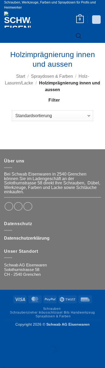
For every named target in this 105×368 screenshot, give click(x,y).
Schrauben (52, 309)
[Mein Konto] (96, 19)
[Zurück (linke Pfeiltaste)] (5, 359)
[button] (80, 19)
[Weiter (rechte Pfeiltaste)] (21, 359)
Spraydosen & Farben (52, 76)
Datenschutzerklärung (27, 238)
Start (20, 76)
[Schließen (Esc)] (52, 336)
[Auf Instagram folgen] (18, 206)
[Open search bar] (78, 35)
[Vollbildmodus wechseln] (21, 336)
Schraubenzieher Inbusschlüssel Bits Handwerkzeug (52, 312)
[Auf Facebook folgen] (9, 206)
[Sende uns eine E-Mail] (27, 206)
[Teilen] (36, 336)
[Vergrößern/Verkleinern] (5, 336)
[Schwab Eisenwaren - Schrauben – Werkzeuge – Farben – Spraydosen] (26, 19)
